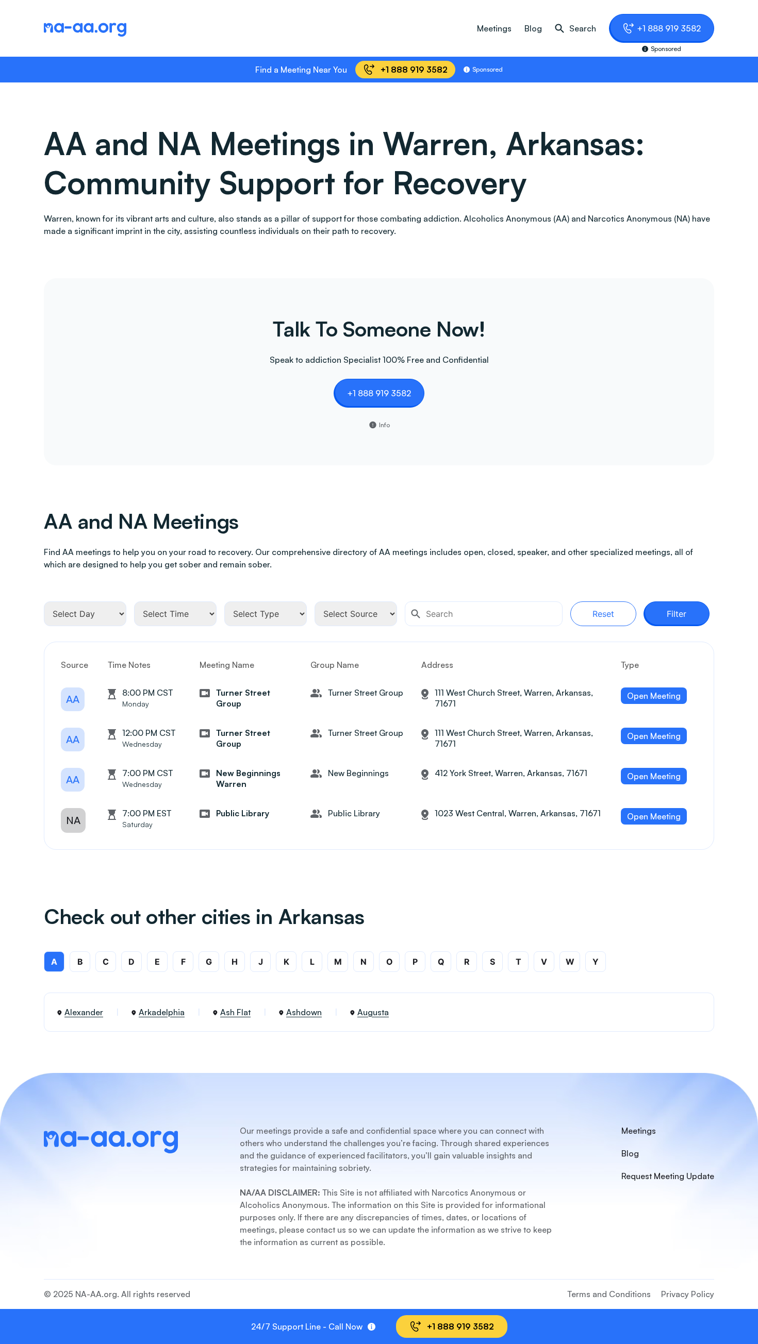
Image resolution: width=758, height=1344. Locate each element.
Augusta (373, 1012)
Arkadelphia (162, 1012)
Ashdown (304, 1012)
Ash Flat (235, 1012)
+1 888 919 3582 (669, 28)
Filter (676, 614)
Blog (533, 28)
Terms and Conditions (609, 1294)
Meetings (494, 28)
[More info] (371, 1327)
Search (582, 28)
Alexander (83, 1012)
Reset (603, 614)
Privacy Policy (687, 1294)
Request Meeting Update (667, 1176)
